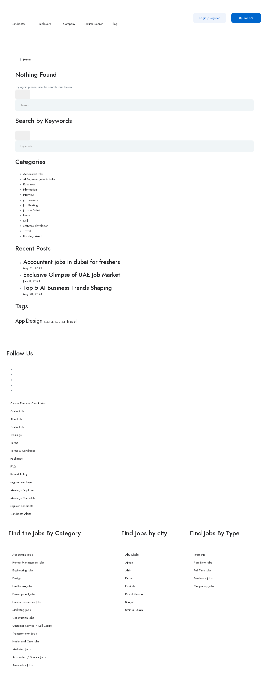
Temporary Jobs (204, 586)
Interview (28, 195)
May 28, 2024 (32, 294)
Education (29, 184)
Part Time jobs (203, 562)
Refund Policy (18, 474)
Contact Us (17, 411)
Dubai (129, 578)
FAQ (13, 466)
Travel (27, 231)
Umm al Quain (134, 610)
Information (30, 189)
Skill (25, 221)
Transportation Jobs (24, 633)
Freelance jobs (203, 578)
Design (34, 321)
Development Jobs (23, 594)
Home (27, 59)
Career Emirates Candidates (28, 403)
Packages (16, 458)
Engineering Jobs (22, 570)
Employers (45, 24)
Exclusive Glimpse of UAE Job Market (71, 274)
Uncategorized (32, 236)
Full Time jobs (202, 570)
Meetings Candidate (22, 498)
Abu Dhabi (132, 554)
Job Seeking (30, 205)
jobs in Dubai (31, 210)
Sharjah (129, 602)
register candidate (21, 506)
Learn (26, 215)
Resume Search (93, 24)
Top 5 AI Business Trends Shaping (67, 287)
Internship (200, 554)
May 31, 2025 (32, 268)
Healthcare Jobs (22, 586)
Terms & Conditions (22, 451)
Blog (115, 24)
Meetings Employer (22, 490)
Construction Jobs (23, 618)
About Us (16, 419)
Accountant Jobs (33, 174)
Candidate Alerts (20, 514)
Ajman (129, 562)
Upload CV (246, 18)
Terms (14, 443)
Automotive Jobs (22, 665)
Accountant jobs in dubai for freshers (71, 262)
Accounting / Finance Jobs (29, 657)
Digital (47, 322)
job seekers (30, 200)
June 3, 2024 (31, 281)
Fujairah (130, 586)
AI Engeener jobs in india (39, 179)
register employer (21, 482)
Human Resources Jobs (27, 602)
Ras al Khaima (134, 594)
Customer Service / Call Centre (32, 625)
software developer (35, 226)
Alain (128, 570)
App (20, 321)
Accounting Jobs (22, 554)
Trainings (16, 435)
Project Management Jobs (28, 562)
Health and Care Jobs (25, 641)
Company (69, 24)
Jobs (52, 322)
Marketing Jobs (21, 610)
